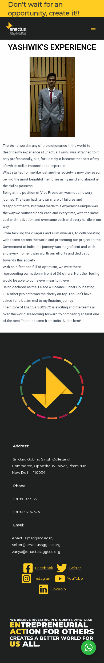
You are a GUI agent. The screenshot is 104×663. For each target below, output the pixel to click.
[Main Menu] (93, 28)
